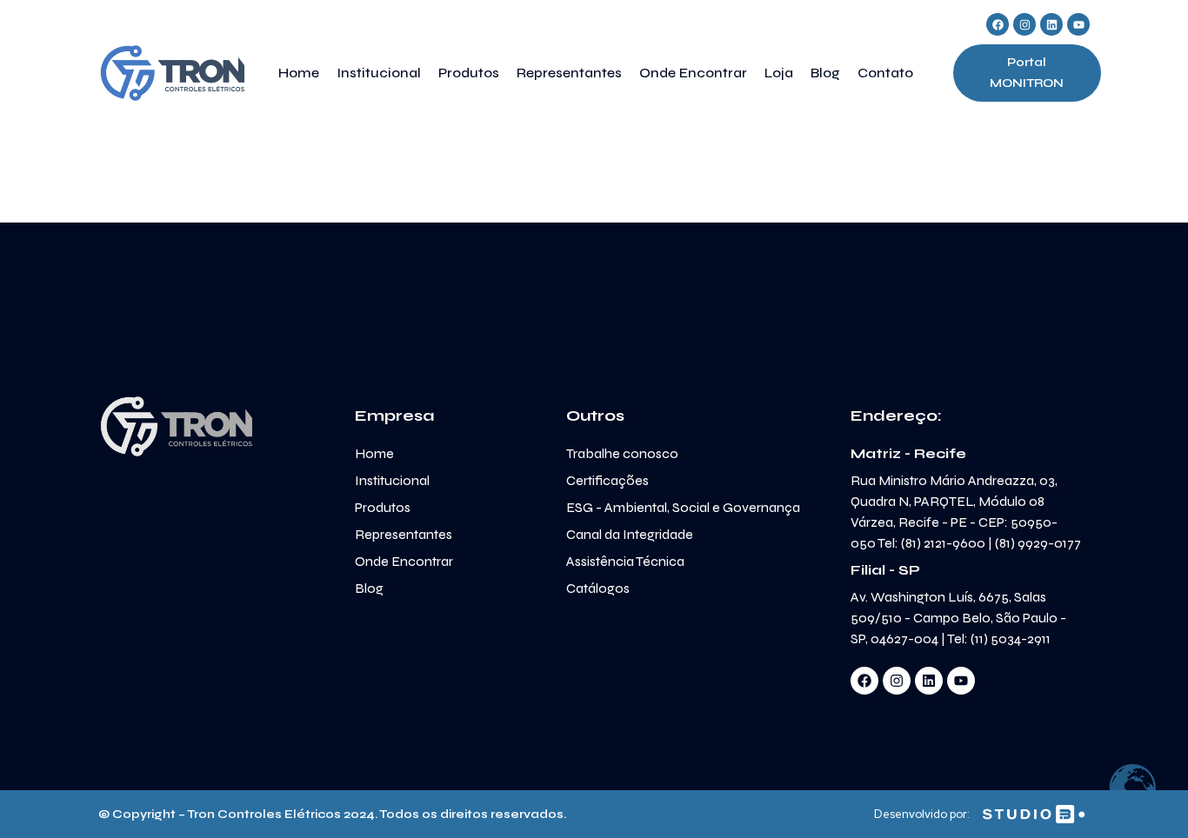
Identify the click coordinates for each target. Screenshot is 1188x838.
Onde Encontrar (693, 72)
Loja (778, 72)
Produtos (468, 72)
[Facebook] (997, 24)
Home (298, 72)
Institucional (379, 72)
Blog (825, 72)
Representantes (569, 72)
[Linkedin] (1051, 24)
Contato (885, 72)
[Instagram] (1024, 24)
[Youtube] (1078, 24)
